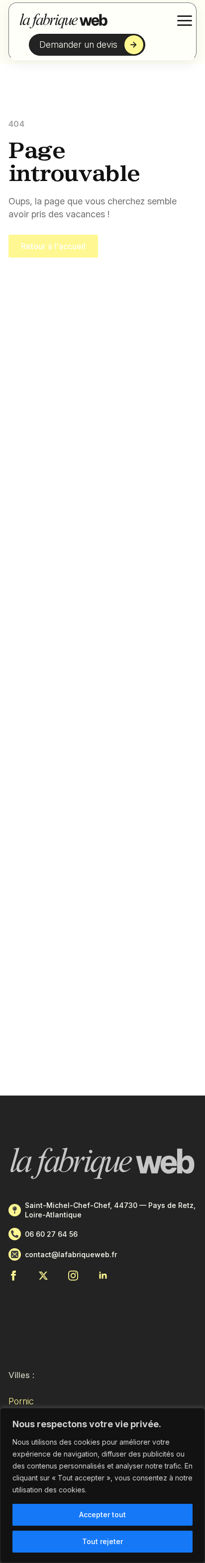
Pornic (21, 1401)
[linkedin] (103, 1276)
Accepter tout (102, 1514)
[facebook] (13, 1276)
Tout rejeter (102, 1541)
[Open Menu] (184, 20)
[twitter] (43, 1276)
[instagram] (73, 1276)
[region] (102, 1485)
